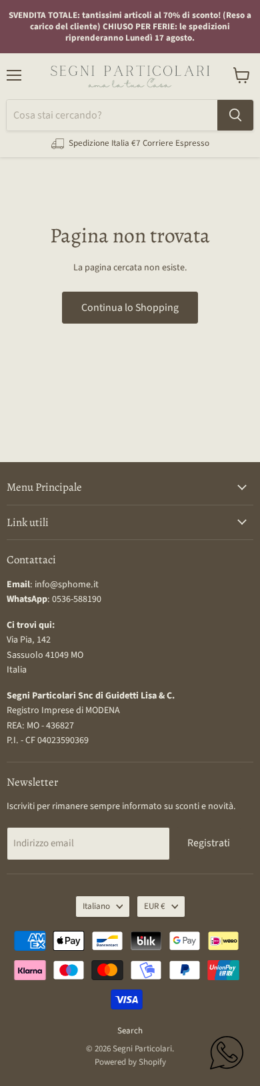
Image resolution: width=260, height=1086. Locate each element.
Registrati (208, 843)
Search (130, 1031)
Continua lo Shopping (130, 307)
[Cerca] (235, 115)
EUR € (154, 906)
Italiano (96, 906)
